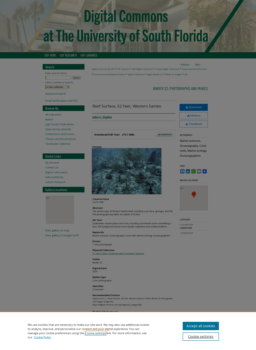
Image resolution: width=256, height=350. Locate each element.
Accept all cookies (201, 326)
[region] (128, 331)
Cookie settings (95, 333)
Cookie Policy (42, 337)
